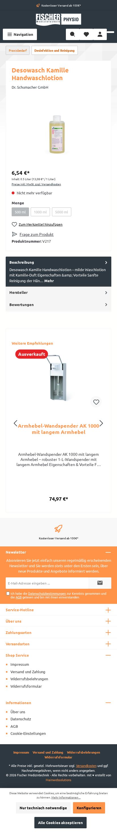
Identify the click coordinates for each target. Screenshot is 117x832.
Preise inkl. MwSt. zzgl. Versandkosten (36, 184)
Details (58, 496)
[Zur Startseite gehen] (58, 20)
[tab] (58, 272)
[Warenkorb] (110, 32)
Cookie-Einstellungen (28, 733)
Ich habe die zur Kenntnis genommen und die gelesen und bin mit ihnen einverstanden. (58, 595)
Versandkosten (86, 765)
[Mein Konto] (100, 34)
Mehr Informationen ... (66, 797)
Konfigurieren (89, 807)
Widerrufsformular (26, 686)
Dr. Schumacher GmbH (30, 87)
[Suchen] (73, 34)
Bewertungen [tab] (21, 304)
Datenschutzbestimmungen (47, 593)
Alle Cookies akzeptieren (60, 822)
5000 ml (61, 211)
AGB (19, 597)
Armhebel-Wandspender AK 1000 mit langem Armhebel (58, 429)
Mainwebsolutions (58, 779)
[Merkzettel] (86, 34)
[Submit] (100, 583)
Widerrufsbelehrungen (29, 678)
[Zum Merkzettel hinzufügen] (96, 401)
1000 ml (40, 211)
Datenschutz (21, 718)
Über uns (18, 711)
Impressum (20, 664)
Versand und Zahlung (28, 671)
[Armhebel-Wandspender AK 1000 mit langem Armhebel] (58, 379)
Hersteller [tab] (18, 292)
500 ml (20, 211)
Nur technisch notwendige (43, 807)
